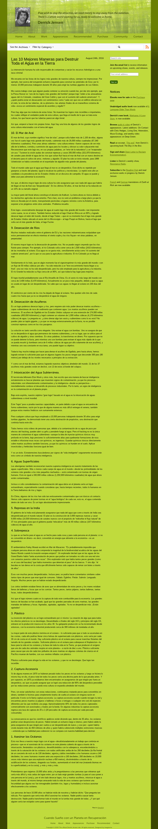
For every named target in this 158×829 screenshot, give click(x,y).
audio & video (124, 124)
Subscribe (147, 46)
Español (101, 807)
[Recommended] (82, 37)
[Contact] (138, 37)
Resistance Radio (118, 164)
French (113, 182)
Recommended (103, 823)
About (60, 823)
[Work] (44, 37)
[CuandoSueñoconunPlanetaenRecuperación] (75, 817)
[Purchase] (103, 37)
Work (68, 823)
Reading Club (132, 170)
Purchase (91, 823)
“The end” (130, 143)
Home (53, 823)
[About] (32, 37)
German (124, 182)
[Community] (120, 37)
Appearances (78, 823)
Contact (116, 823)
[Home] (19, 37)
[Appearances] (60, 37)
